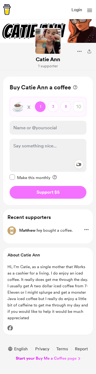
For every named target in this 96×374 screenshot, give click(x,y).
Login (76, 9)
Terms (62, 348)
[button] (89, 10)
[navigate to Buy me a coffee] (7, 9)
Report (81, 348)
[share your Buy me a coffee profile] (89, 51)
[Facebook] (10, 328)
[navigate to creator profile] (48, 41)
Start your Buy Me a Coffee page (46, 358)
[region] (48, 141)
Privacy (42, 348)
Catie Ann (48, 59)
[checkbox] (30, 177)
